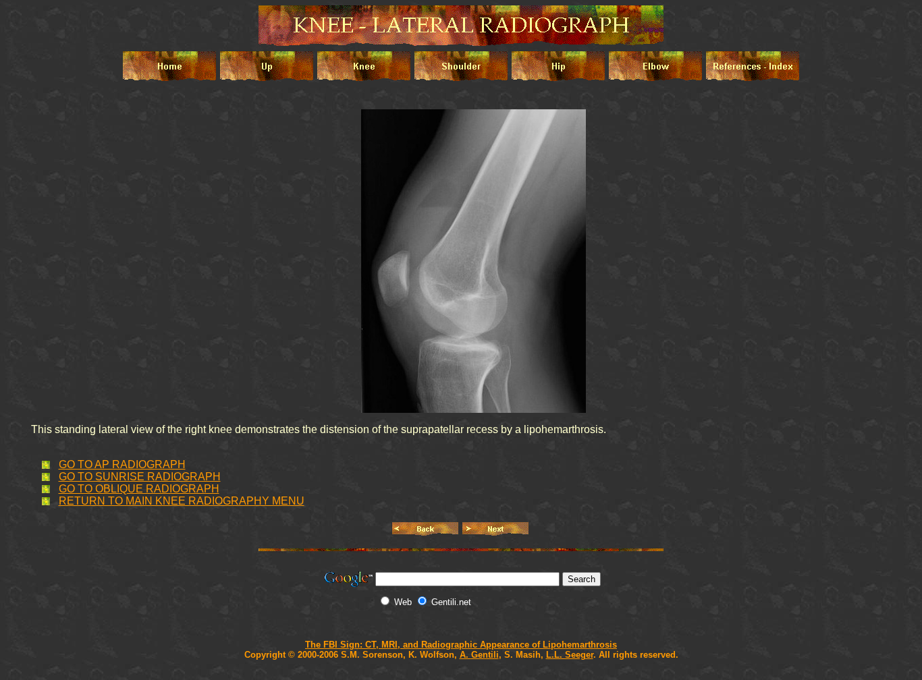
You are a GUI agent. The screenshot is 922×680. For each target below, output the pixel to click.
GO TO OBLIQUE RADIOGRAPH (139, 488)
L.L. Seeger (569, 655)
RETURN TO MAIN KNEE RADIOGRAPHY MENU (181, 501)
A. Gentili (479, 655)
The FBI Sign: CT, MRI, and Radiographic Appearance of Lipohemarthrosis (461, 645)
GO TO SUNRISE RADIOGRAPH (140, 476)
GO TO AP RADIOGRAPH (122, 464)
